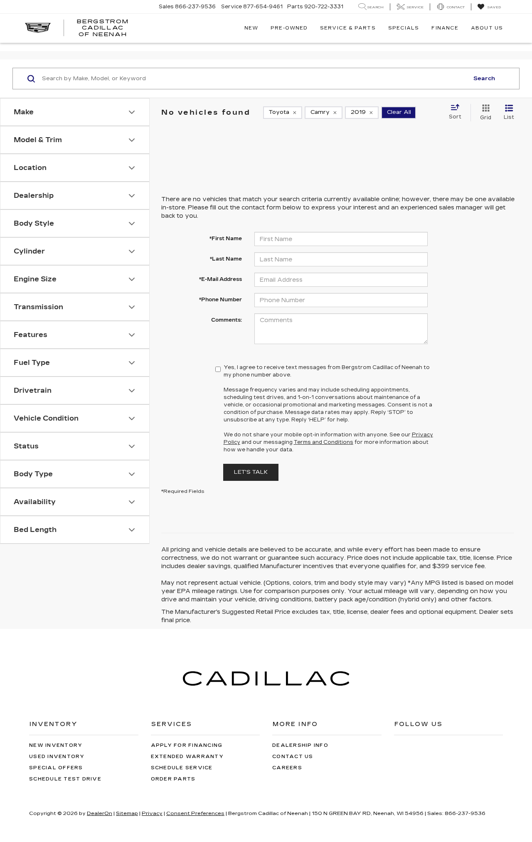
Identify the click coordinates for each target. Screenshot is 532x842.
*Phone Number (220, 300)
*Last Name (226, 259)
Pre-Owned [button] (289, 28)
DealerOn (99, 813)
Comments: (226, 320)
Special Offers (56, 768)
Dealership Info (300, 745)
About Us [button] (487, 28)
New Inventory (55, 745)
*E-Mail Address (220, 279)
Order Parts (173, 779)
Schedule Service (182, 768)
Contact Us (292, 756)
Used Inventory (57, 756)
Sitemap (127, 813)
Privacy (152, 813)
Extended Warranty (187, 756)
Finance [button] (444, 28)
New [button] (251, 28)
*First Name (225, 238)
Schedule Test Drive (65, 779)
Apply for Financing (187, 745)
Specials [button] (403, 28)
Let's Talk (251, 472)
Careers (287, 768)
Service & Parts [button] (348, 28)
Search (484, 78)
